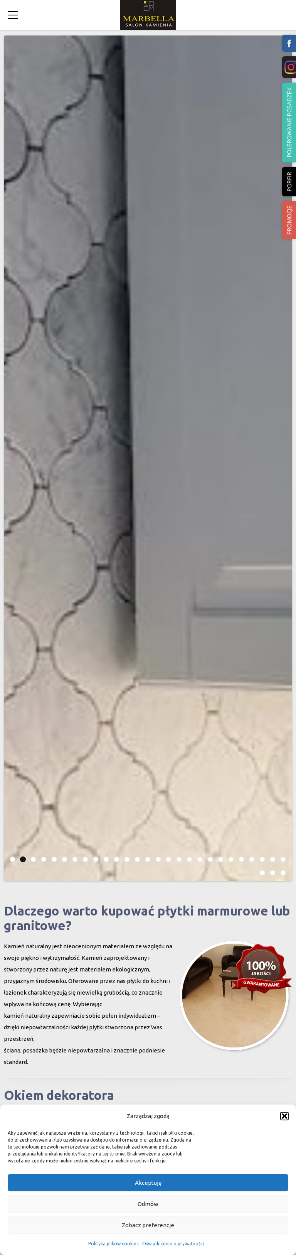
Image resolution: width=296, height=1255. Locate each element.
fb (289, 43)
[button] (284, 1116)
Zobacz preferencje (148, 1225)
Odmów (148, 1204)
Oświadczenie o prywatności (173, 1243)
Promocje (289, 220)
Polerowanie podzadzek (289, 122)
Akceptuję (148, 1182)
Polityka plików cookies (113, 1243)
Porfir (289, 181)
